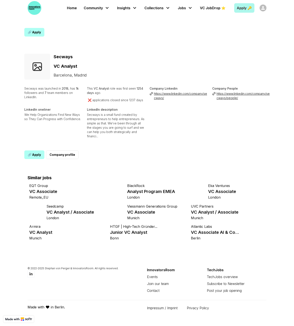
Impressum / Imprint (162, 308)
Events (152, 277)
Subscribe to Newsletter (225, 284)
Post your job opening (224, 290)
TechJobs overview (222, 277)
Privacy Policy (198, 308)
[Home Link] (34, 8)
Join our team (158, 284)
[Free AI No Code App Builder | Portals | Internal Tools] (18, 319)
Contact (153, 290)
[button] (97, 7)
